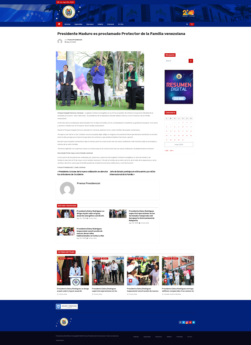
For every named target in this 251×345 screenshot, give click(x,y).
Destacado (62, 258)
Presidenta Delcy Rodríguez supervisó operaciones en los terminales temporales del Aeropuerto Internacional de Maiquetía (142, 216)
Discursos (90, 24)
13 (166, 131)
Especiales (78, 24)
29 (174, 140)
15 (174, 131)
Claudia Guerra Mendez (172, 294)
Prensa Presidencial (75, 40)
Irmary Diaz (92, 218)
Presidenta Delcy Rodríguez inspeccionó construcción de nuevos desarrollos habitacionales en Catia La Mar (90, 232)
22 (174, 135)
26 (191, 135)
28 (170, 140)
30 (179, 140)
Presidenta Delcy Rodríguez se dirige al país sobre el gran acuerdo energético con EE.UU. (90, 213)
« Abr (167, 150)
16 (178, 131)
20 (166, 135)
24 (183, 135)
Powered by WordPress (63, 336)
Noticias (67, 24)
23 (179, 135)
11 (186, 127)
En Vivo (121, 24)
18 (186, 131)
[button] (187, 24)
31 (182, 140)
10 (182, 127)
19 (190, 131)
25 (187, 135)
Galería (100, 24)
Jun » (172, 150)
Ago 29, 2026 (81, 218)
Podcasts (110, 24)
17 (182, 131)
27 (166, 140)
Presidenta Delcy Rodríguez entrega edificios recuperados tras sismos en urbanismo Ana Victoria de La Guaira (178, 291)
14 (170, 131)
